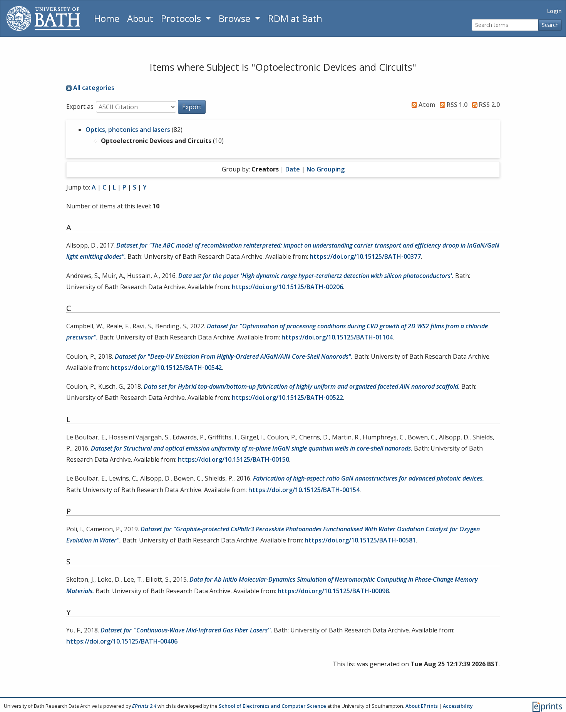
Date (292, 169)
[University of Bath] (43, 18)
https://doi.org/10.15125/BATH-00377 (365, 256)
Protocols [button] (182, 18)
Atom (426, 104)
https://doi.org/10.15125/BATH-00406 (122, 641)
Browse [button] (236, 18)
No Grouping (325, 169)
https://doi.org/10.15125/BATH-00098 (333, 591)
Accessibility (458, 705)
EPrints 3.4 (144, 705)
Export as (80, 106)
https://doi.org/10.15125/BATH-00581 (360, 540)
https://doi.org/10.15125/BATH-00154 (304, 490)
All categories (93, 87)
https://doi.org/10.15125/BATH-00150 (233, 459)
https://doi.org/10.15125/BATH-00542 (166, 367)
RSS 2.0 (488, 104)
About (140, 18)
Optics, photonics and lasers (127, 129)
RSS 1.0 (456, 104)
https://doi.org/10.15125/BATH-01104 (337, 337)
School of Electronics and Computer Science (272, 705)
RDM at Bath (295, 18)
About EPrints (421, 705)
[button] (192, 107)
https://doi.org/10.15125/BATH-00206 (287, 287)
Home (106, 18)
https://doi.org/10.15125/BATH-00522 (287, 397)
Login (554, 11)
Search (550, 24)
